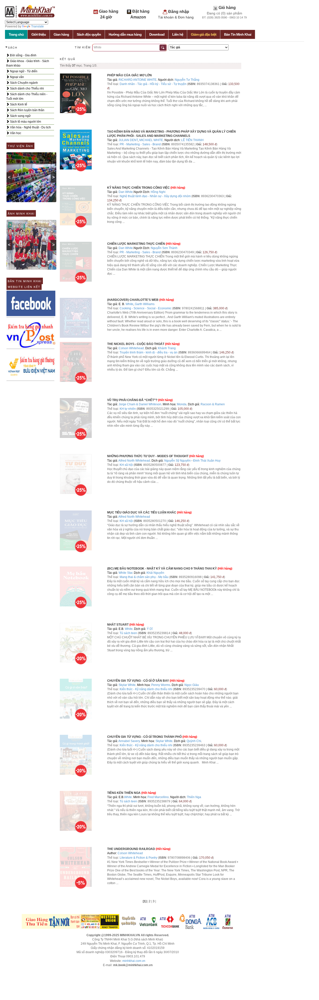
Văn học (15, 133)
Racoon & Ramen (213, 404)
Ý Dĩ (150, 629)
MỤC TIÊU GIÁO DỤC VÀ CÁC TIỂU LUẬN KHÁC (142, 512)
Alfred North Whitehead (134, 460)
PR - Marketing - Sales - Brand (140, 144)
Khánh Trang (167, 348)
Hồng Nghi (158, 192)
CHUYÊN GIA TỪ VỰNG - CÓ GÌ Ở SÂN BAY (138, 680)
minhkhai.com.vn (133, 961)
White (129, 304)
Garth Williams (145, 304)
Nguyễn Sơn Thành (164, 248)
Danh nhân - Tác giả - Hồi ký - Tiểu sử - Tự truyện (153, 84)
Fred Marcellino (158, 797)
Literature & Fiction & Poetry (138, 857)
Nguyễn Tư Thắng (187, 80)
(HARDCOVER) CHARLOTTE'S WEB (133, 300)
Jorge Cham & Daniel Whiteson (140, 404)
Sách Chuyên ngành (23, 82)
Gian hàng (61, 34)
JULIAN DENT (128, 140)
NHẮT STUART (118, 624)
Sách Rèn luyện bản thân (26, 110)
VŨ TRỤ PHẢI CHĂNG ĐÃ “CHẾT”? (132, 400)
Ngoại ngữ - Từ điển (23, 71)
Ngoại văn (16, 77)
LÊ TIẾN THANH (192, 140)
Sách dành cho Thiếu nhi (26, 88)
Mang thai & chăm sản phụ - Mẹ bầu (144, 577)
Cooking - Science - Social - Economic (145, 308)
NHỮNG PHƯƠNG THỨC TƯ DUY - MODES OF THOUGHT (147, 456)
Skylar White (127, 685)
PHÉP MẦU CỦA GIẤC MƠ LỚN (129, 75)
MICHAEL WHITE (151, 140)
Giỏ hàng (227, 7)
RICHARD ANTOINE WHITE (138, 80)
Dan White (126, 192)
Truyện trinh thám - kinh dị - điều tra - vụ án (148, 352)
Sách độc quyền (89, 34)
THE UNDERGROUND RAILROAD (131, 849)
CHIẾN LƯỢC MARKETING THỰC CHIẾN (136, 244)
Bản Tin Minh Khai (237, 34)
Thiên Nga (194, 797)
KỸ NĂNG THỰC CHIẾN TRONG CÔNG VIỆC (138, 187)
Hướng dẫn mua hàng (125, 34)
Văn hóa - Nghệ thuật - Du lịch (30, 127)
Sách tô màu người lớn (25, 121)
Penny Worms (160, 685)
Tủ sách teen (128, 633)
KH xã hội (126, 465)
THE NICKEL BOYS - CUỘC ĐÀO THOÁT (135, 344)
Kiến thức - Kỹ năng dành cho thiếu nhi (146, 689)
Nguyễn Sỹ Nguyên (177, 460)
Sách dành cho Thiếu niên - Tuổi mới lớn (26, 96)
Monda (181, 404)
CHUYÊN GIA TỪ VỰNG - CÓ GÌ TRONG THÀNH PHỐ (144, 737)
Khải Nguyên (155, 573)
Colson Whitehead (131, 348)
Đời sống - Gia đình (22, 55)
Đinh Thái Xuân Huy (207, 460)
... (205, 105)
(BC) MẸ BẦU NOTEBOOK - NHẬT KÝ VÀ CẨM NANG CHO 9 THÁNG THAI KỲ (162, 568)
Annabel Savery (129, 741)
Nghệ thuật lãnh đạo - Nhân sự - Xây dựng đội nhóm (155, 196)
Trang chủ (16, 34)
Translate (37, 26)
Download (156, 34)
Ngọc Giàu (191, 685)
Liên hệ (177, 34)
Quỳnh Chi (194, 741)
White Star (125, 573)
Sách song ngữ (20, 116)
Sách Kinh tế (18, 104)
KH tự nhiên (128, 409)
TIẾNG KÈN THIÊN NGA (124, 793)
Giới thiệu (38, 34)
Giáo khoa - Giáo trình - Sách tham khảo (27, 63)
